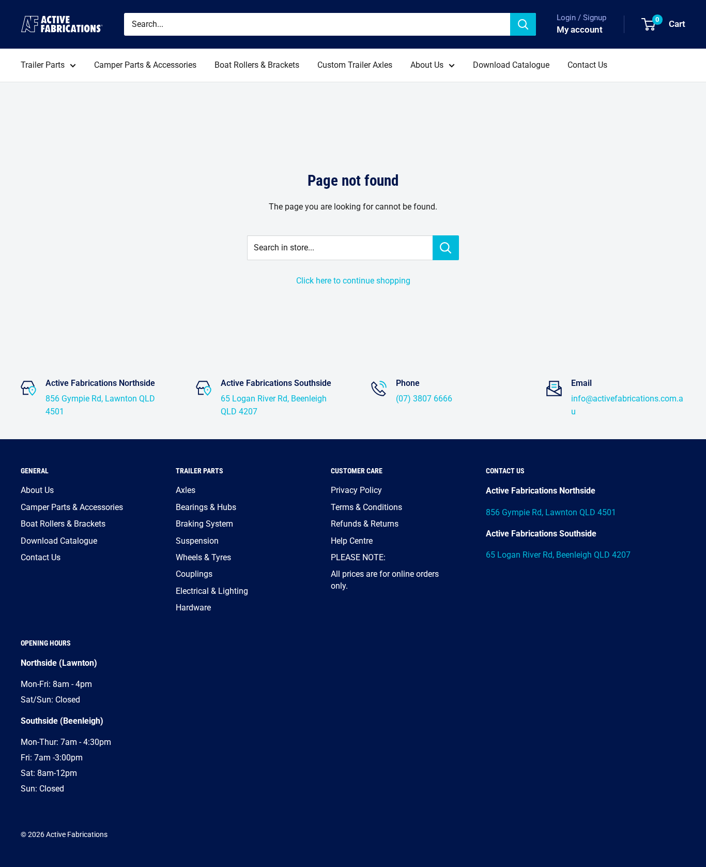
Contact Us (587, 65)
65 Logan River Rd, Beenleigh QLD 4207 (558, 555)
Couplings (194, 574)
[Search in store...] (446, 247)
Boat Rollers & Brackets (256, 65)
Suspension (197, 541)
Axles (185, 490)
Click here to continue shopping (353, 281)
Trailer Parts (43, 65)
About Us (426, 65)
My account (580, 29)
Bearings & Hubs (206, 507)
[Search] (523, 24)
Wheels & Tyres (203, 557)
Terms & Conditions (366, 507)
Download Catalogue (511, 65)
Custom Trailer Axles (354, 65)
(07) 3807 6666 (424, 398)
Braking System (204, 524)
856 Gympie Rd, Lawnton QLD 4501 (551, 512)
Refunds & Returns (364, 524)
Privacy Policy (356, 490)
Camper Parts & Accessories (145, 65)
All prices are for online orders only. (385, 579)
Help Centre (352, 541)
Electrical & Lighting (212, 591)
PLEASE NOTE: (358, 557)
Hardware (193, 607)
